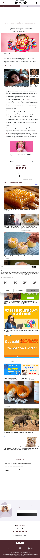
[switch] (15, 283)
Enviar (27, 514)
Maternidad (26, 9)
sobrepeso (30, 110)
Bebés (10, 9)
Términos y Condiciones (26, 552)
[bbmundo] (20, 3)
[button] (3, 3)
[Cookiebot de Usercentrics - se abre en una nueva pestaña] (31, 267)
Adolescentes (18, 9)
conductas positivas (27, 99)
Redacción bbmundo (16, 25)
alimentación (11, 182)
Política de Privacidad (13, 552)
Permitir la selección (20, 290)
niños (16, 182)
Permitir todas (32, 290)
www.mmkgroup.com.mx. (26, 554)
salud (9, 62)
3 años (20, 20)
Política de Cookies (19, 552)
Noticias (33, 9)
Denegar (7, 290)
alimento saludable (18, 114)
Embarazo (3, 9)
